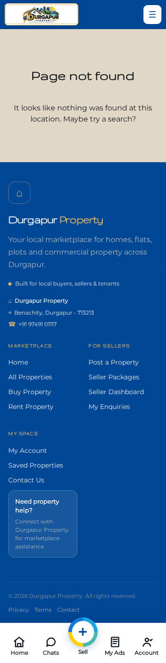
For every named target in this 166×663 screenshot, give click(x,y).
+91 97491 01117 (32, 324)
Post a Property (114, 362)
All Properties (30, 377)
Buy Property (29, 392)
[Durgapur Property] (41, 14)
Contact (68, 609)
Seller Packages (114, 377)
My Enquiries (109, 406)
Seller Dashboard (116, 392)
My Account (27, 450)
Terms (43, 609)
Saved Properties (35, 465)
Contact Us (26, 480)
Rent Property (30, 406)
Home (18, 362)
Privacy (18, 609)
